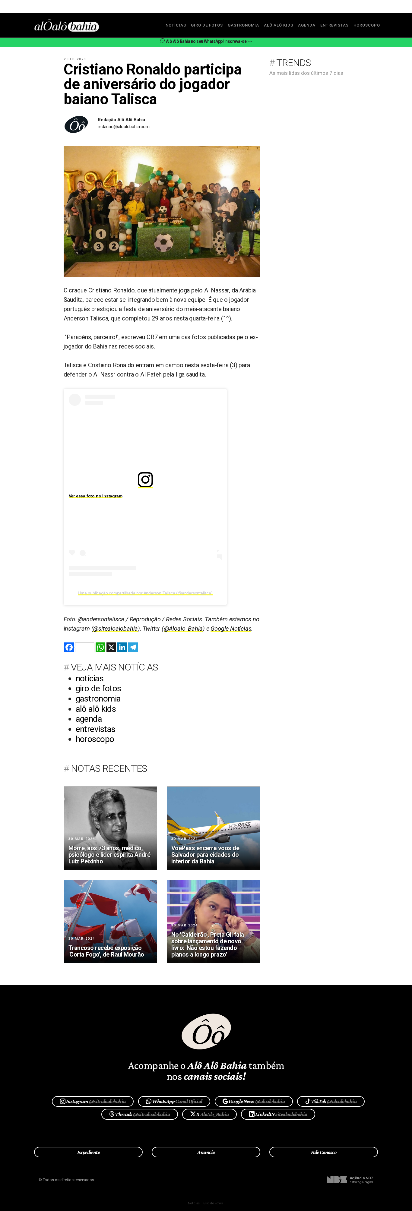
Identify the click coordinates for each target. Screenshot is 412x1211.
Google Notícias (231, 628)
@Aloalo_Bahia (183, 628)
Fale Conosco (324, 1152)
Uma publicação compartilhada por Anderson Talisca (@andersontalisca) (145, 593)
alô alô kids (278, 25)
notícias (176, 25)
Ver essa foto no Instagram (95, 496)
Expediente (88, 1152)
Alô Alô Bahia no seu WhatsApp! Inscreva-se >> (208, 41)
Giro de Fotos (213, 1203)
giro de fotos (207, 25)
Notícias (194, 1203)
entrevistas (334, 25)
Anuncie (205, 1152)
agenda (306, 25)
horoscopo (366, 25)
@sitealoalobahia (115, 628)
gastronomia (243, 25)
